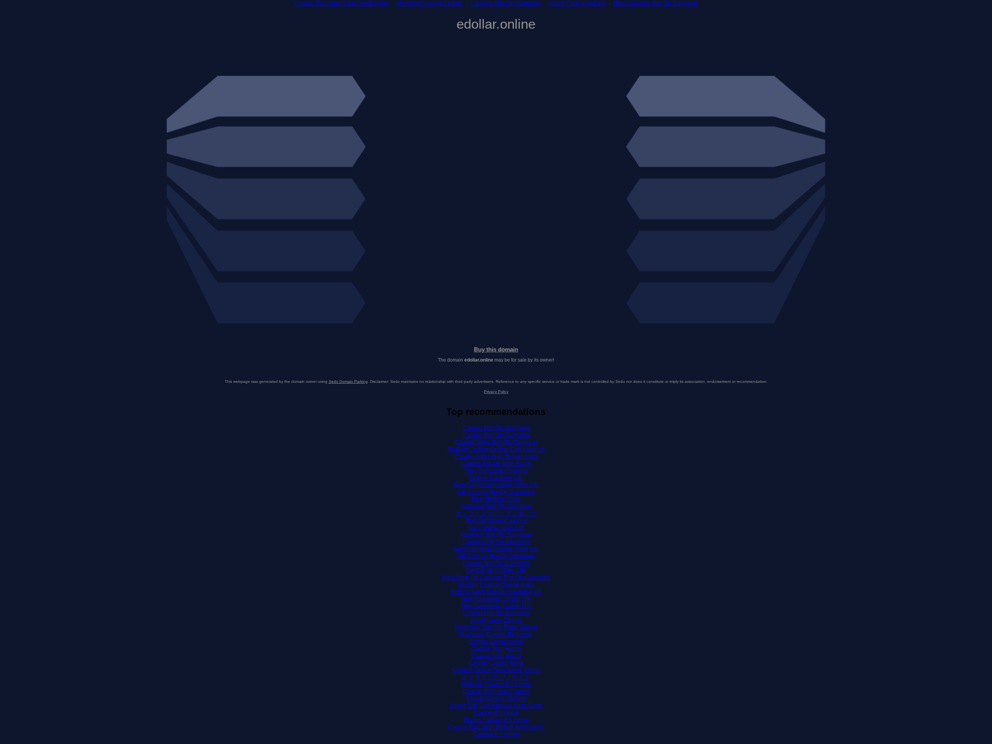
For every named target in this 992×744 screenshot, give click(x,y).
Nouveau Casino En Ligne (496, 634)
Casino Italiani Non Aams (496, 463)
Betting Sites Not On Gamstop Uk (496, 591)
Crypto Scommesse (496, 641)
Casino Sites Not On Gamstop (496, 442)
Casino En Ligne (496, 713)
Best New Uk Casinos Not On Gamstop (496, 577)
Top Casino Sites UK (496, 528)
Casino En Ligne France (496, 691)
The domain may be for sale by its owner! (496, 360)
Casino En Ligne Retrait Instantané (496, 727)
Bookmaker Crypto (496, 620)
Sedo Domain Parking (348, 381)
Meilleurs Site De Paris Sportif (496, 627)
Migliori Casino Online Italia (496, 584)
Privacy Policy (496, 391)
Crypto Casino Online (496, 698)
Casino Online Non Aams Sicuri (496, 670)
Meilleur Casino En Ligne (496, 684)
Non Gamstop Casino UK (496, 599)
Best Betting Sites (496, 499)
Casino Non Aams (496, 648)
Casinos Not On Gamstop (496, 506)
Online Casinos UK (496, 478)
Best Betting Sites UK (496, 570)
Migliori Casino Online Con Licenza (496, 449)
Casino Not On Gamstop (496, 428)
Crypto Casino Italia (496, 663)
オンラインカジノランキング (496, 513)
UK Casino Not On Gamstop (496, 492)
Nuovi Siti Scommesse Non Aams (496, 705)
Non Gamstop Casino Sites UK (496, 485)
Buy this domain (496, 349)
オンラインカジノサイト (496, 677)
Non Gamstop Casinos (496, 471)
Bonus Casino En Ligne (496, 720)
